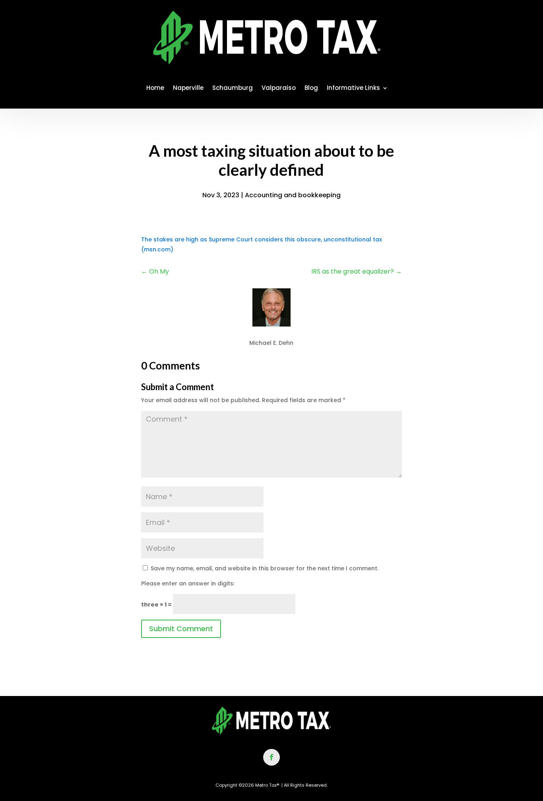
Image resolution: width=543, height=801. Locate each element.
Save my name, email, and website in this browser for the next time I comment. (264, 568)
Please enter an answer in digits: (188, 583)
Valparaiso (279, 88)
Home (155, 88)
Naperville (188, 88)
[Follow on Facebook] (271, 757)
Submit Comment (181, 629)
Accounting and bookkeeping (293, 195)
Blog (311, 88)
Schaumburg (232, 88)
